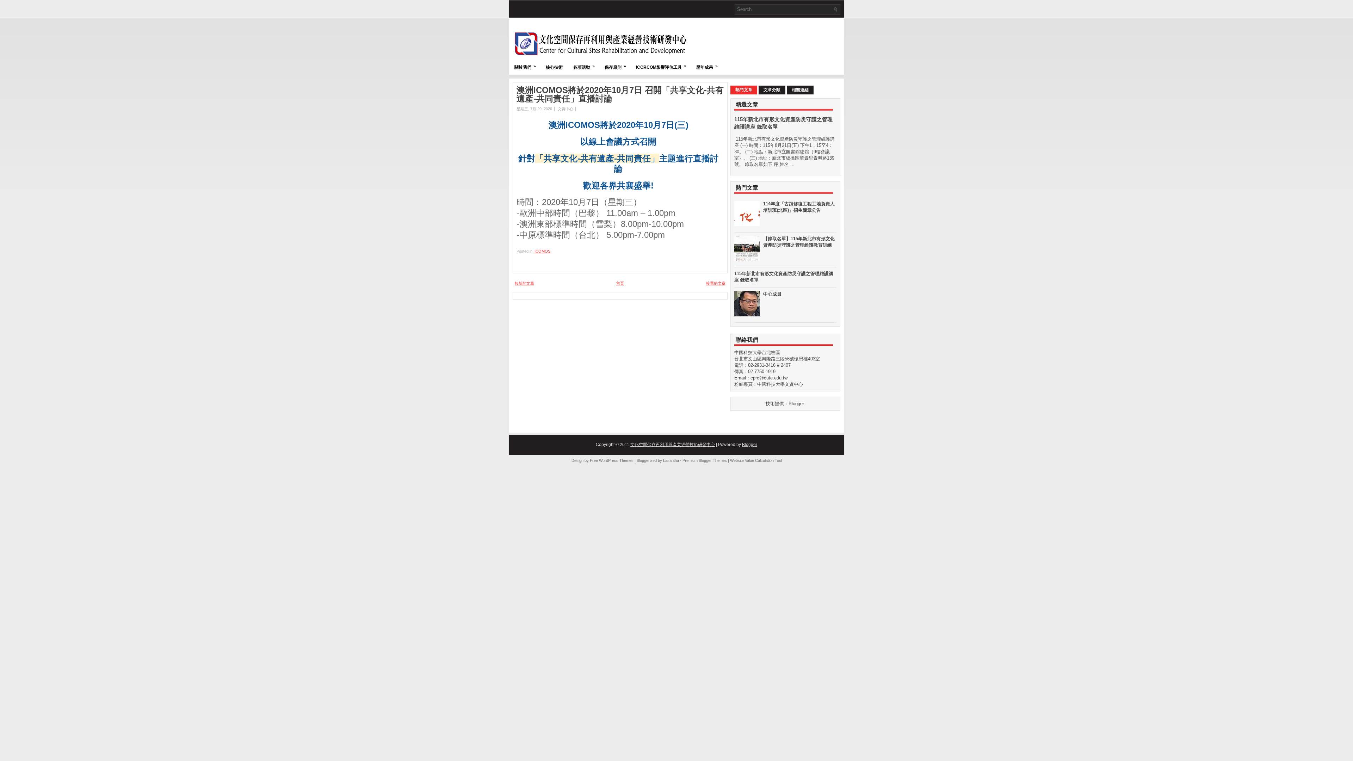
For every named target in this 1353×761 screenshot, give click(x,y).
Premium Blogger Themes (704, 460)
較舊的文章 (715, 283)
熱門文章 (743, 89)
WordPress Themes (616, 460)
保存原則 (615, 67)
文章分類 (772, 89)
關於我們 (525, 67)
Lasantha (671, 460)
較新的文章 (524, 283)
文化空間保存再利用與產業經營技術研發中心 (672, 444)
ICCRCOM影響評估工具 (661, 67)
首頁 (620, 283)
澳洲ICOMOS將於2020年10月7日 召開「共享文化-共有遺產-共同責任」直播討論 (620, 94)
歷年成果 (707, 67)
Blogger (796, 403)
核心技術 (554, 67)
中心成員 (772, 294)
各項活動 (584, 67)
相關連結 (800, 89)
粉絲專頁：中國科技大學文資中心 (768, 384)
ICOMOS (542, 251)
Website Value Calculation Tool (756, 460)
